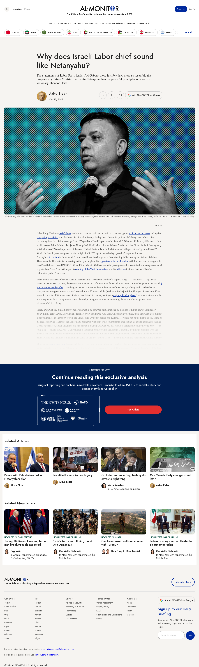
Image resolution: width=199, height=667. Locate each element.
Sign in (192, 9)
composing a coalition (47, 237)
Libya (37, 622)
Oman (38, 606)
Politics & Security (59, 23)
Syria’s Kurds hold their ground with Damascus (72, 543)
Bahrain (38, 610)
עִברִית (158, 225)
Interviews (144, 23)
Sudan (38, 626)
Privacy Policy (102, 606)
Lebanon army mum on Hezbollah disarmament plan (171, 543)
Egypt (6, 626)
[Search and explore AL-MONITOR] (6, 9)
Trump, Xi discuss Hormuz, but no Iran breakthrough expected (25, 543)
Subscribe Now (183, 582)
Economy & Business (112, 23)
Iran (6, 610)
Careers (130, 614)
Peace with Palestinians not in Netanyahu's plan (23, 477)
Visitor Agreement (104, 602)
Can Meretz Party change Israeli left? (170, 477)
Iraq (37, 598)
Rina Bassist (133, 551)
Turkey (7, 602)
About (129, 602)
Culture (77, 23)
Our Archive (71, 618)
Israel (6, 618)
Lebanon (8, 634)
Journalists (131, 606)
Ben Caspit (118, 551)
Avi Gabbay (65, 233)
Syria (6, 638)
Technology (91, 23)
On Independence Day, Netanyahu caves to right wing (123, 477)
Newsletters (17, 9)
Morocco (39, 634)
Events (27, 9)
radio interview (57, 343)
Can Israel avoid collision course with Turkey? (122, 543)
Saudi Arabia (10, 606)
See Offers (133, 409)
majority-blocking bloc (124, 295)
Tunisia (38, 630)
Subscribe (181, 9)
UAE (6, 614)
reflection (121, 268)
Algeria (38, 638)
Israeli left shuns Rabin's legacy (73, 475)
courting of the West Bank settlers (91, 268)
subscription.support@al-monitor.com (57, 649)
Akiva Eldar (58, 93)
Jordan (38, 602)
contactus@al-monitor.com (46, 654)
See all (188, 32)
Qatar (7, 630)
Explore (131, 23)
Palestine (8, 622)
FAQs (98, 610)
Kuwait (38, 614)
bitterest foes (53, 257)
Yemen (38, 618)
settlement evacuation (139, 233)
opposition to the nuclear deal (114, 261)
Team (129, 610)
